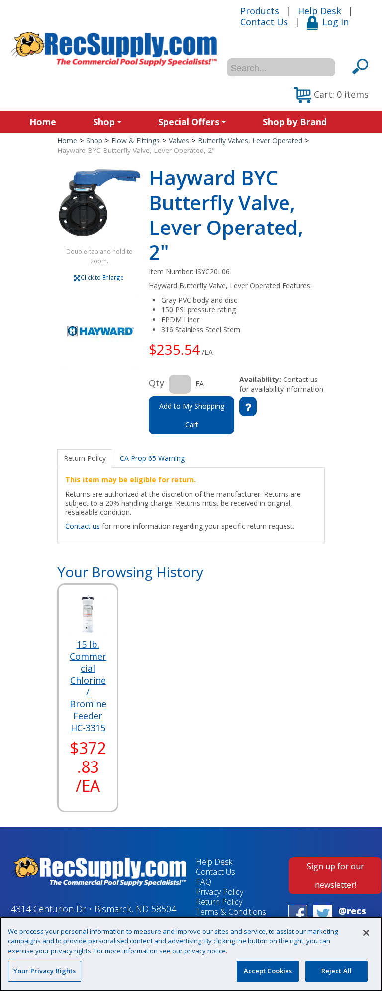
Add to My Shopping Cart (191, 415)
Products (259, 11)
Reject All (336, 970)
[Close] (366, 933)
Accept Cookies (268, 970)
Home (42, 122)
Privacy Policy (219, 891)
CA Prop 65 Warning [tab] (152, 458)
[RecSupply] (114, 49)
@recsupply (352, 916)
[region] (191, 954)
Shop (104, 122)
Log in (335, 22)
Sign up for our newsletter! (335, 875)
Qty (156, 383)
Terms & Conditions (231, 911)
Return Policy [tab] (85, 458)
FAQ (203, 881)
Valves (179, 140)
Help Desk (319, 11)
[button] (331, 95)
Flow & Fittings (135, 140)
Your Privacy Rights (44, 970)
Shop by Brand (295, 122)
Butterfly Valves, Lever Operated (250, 140)
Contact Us (264, 22)
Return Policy (219, 901)
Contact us (82, 526)
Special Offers (188, 122)
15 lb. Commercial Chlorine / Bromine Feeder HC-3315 (88, 686)
